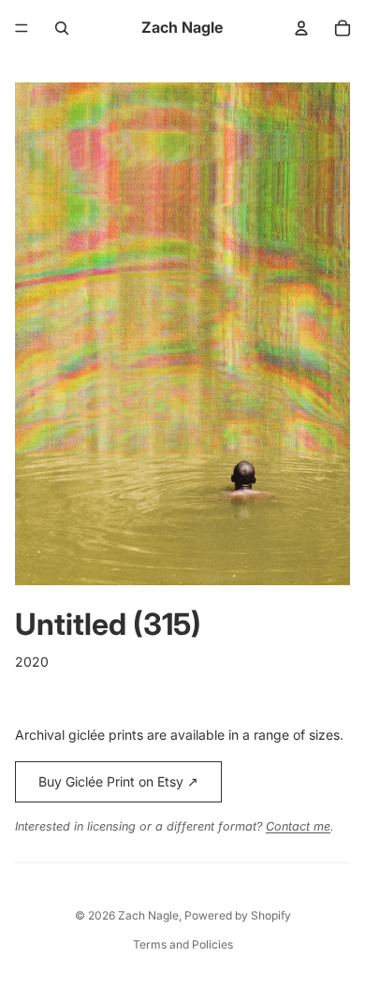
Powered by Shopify (237, 915)
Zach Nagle (148, 915)
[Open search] (61, 28)
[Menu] (21, 28)
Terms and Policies (183, 944)
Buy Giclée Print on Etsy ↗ (118, 781)
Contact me (298, 826)
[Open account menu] (301, 28)
